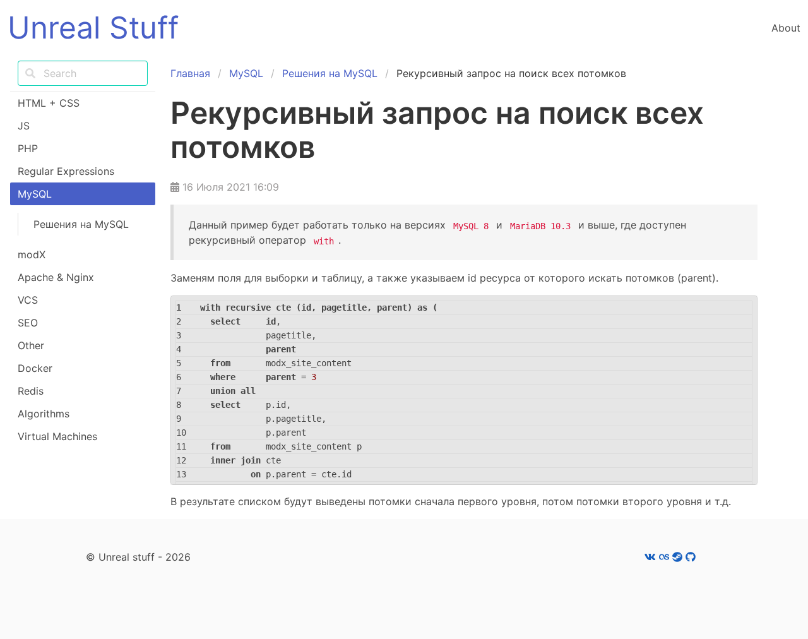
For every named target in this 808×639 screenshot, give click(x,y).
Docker (35, 368)
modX (31, 254)
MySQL (35, 194)
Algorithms (43, 413)
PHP (28, 148)
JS (24, 125)
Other (31, 345)
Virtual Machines (57, 436)
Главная (190, 73)
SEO (28, 322)
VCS (28, 300)
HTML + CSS (49, 103)
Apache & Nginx (56, 277)
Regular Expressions (66, 171)
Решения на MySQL (81, 224)
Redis (31, 391)
